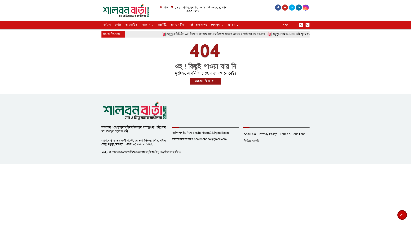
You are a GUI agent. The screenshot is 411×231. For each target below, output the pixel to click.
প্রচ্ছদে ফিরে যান (205, 81)
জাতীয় (118, 25)
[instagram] (292, 7)
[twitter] (285, 7)
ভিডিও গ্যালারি (251, 141)
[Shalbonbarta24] (126, 10)
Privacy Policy (268, 134)
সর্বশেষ (107, 25)
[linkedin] (299, 7)
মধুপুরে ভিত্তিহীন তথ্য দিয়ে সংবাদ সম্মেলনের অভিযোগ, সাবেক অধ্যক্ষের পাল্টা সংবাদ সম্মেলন (211, 34)
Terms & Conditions (292, 134)
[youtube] (306, 7)
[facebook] (278, 7)
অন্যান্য (231, 25)
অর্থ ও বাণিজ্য (178, 25)
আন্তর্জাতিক (131, 25)
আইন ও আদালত (198, 25)
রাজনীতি (162, 25)
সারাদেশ (145, 25)
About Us (250, 134)
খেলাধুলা (215, 25)
